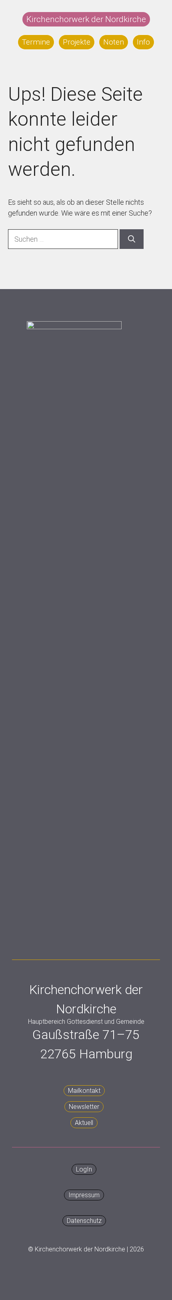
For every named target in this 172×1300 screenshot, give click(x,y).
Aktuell (84, 1123)
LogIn (84, 1169)
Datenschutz (84, 1221)
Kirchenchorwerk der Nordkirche (86, 19)
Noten (113, 42)
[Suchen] (132, 239)
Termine (36, 42)
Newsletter (84, 1107)
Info (143, 42)
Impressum (84, 1195)
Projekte (76, 42)
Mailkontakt (84, 1090)
